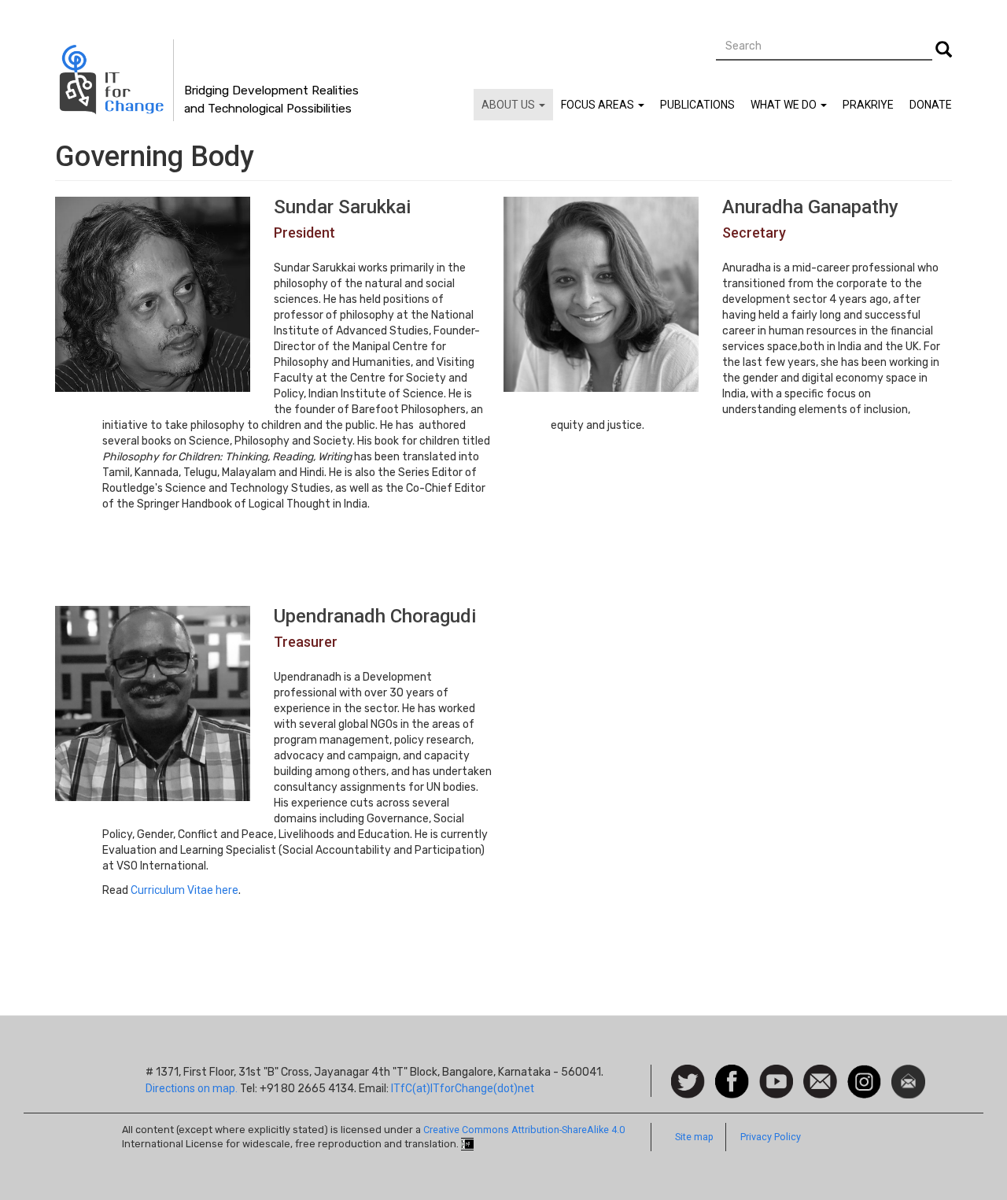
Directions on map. (192, 1088)
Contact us (820, 1080)
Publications (697, 104)
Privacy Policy (770, 1137)
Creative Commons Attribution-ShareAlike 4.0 (524, 1129)
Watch (775, 1072)
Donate (930, 104)
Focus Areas (598, 104)
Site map (694, 1137)
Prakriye (868, 104)
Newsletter (908, 1072)
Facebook (732, 1072)
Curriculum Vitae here (184, 890)
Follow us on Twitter (688, 1082)
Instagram (864, 1072)
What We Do (785, 104)
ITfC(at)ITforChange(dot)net (462, 1088)
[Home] (114, 80)
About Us (509, 104)
